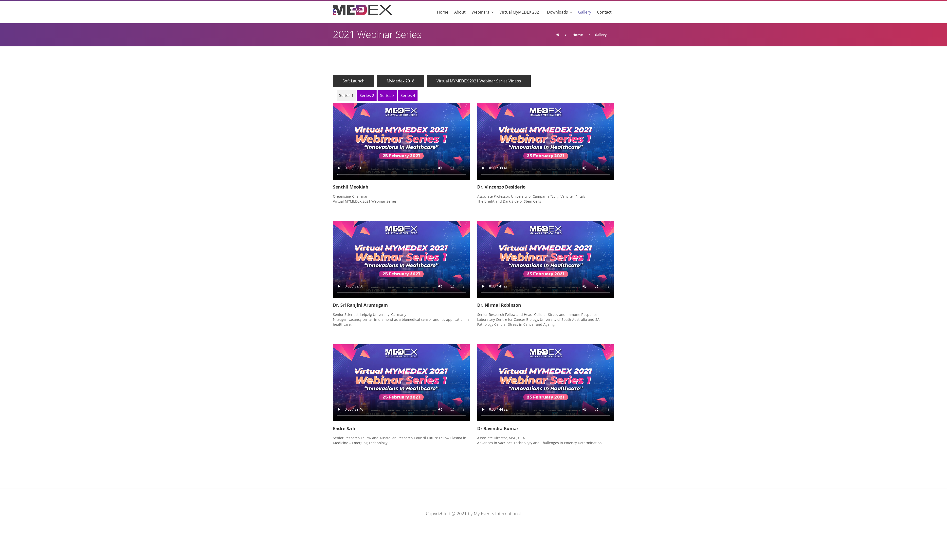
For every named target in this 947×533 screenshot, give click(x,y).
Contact (604, 12)
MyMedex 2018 (400, 81)
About (460, 12)
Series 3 (387, 95)
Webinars (480, 12)
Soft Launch (353, 81)
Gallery (584, 12)
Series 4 (408, 95)
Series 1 (346, 95)
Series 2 (367, 95)
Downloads (557, 12)
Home (442, 12)
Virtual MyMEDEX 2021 (520, 12)
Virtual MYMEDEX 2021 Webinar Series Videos (479, 81)
